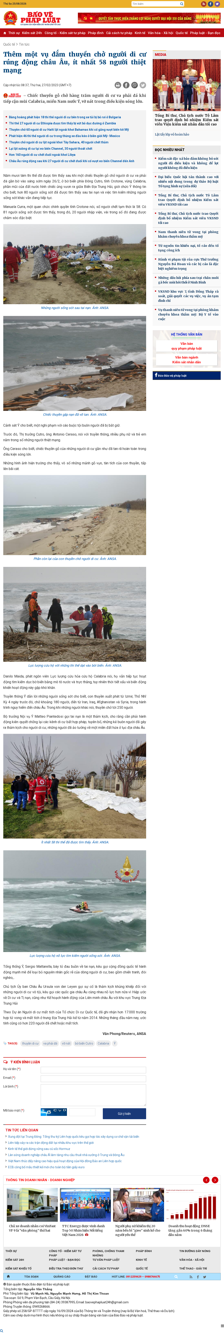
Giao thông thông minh (47, 1321)
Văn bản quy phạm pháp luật (187, 346)
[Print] (118, 85)
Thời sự (14, 33)
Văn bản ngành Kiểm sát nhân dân (186, 359)
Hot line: (136, 1276)
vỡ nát (66, 1043)
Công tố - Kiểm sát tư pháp (65, 33)
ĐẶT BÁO (91, 1276)
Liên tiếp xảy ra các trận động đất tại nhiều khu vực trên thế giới (51, 1142)
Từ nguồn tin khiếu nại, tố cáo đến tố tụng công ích (188, 248)
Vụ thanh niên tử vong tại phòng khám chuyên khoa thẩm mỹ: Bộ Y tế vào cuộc (188, 314)
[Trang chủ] (8, 1276)
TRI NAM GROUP (16, 1321)
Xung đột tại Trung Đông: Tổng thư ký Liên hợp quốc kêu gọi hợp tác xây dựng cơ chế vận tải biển (73, 1136)
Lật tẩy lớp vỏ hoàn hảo (172, 134)
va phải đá (50, 1043)
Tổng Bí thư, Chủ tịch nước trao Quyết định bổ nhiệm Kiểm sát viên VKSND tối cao (188, 218)
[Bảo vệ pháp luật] (37, 18)
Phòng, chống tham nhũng (108, 1251)
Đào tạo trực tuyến (111, 1321)
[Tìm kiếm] (181, 4)
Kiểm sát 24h (32, 33)
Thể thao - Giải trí (193, 1268)
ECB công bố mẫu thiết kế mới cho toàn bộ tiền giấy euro (46, 1167)
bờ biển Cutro (84, 1043)
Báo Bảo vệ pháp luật (171, 375)
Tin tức (24, 44)
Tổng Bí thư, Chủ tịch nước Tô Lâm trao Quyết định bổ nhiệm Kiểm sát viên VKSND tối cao (188, 199)
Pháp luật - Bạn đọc (205, 33)
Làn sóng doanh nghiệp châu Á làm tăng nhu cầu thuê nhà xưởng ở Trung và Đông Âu (66, 1155)
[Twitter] (143, 85)
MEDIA (160, 55)
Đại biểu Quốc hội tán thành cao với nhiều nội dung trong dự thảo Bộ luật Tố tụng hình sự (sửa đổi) (188, 181)
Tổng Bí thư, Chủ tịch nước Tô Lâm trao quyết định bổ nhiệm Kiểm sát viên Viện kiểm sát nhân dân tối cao (187, 119)
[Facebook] (126, 85)
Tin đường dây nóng (194, 1251)
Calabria (103, 1043)
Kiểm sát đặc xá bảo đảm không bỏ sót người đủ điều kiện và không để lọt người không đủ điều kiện (188, 163)
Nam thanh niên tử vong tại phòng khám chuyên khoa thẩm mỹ (188, 234)
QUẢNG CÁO (61, 1276)
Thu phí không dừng (81, 1321)
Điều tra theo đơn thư (66, 1268)
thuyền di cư (30, 1043)
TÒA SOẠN (31, 1276)
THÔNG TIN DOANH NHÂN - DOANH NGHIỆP (40, 1180)
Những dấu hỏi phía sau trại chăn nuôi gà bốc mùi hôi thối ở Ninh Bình (188, 280)
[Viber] (134, 85)
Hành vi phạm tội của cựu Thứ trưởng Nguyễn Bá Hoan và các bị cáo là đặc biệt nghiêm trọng (188, 264)
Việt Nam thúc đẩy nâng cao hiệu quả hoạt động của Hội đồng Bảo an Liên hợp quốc (65, 1161)
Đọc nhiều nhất (170, 150)
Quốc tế (182, 33)
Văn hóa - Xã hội (160, 33)
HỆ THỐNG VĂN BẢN (186, 334)
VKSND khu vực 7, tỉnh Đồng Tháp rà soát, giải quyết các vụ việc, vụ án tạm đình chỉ (188, 296)
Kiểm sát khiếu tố (18, 1268)
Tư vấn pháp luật (106, 1259)
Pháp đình (96, 33)
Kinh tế (140, 33)
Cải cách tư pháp (119, 33)
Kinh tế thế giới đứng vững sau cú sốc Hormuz (39, 1149)
